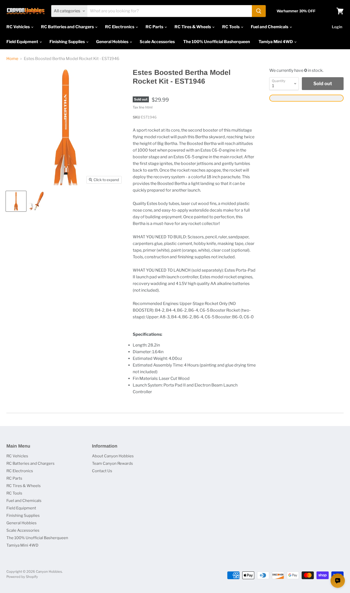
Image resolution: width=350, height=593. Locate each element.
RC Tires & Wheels (193, 26)
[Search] (259, 11)
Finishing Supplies (67, 41)
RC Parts (155, 26)
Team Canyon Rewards (112, 463)
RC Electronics (120, 26)
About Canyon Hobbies (113, 456)
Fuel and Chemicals (270, 26)
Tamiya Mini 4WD (276, 41)
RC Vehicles (18, 26)
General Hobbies (112, 41)
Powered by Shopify (22, 577)
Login (337, 27)
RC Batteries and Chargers (68, 26)
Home (12, 58)
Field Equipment (22, 41)
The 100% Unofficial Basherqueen (216, 41)
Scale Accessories (157, 41)
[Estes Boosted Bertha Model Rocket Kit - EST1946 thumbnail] (16, 201)
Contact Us (102, 471)
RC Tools (231, 26)
